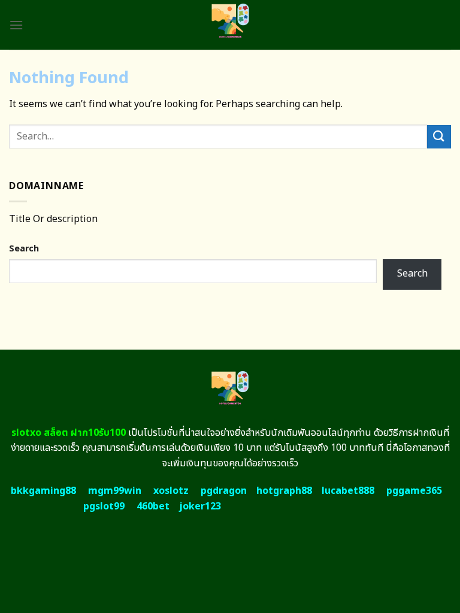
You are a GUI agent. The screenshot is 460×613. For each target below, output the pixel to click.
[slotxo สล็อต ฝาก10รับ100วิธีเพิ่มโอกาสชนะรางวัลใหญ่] (230, 25)
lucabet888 (348, 491)
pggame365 (414, 491)
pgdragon (224, 491)
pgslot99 (104, 506)
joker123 (200, 506)
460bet (153, 506)
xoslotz (171, 491)
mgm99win (114, 491)
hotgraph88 (284, 491)
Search (24, 248)
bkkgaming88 (43, 491)
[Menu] (16, 25)
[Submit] (439, 136)
